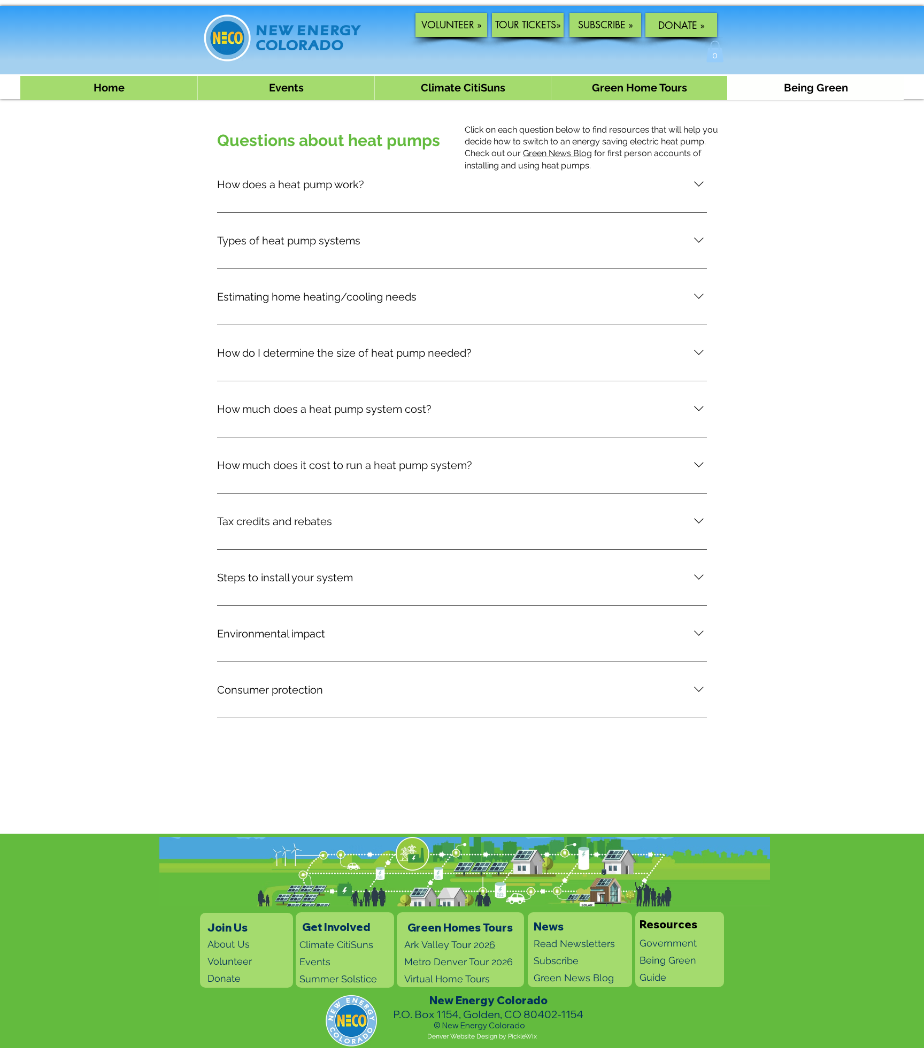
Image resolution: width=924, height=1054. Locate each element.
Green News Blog (557, 153)
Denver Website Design (462, 1036)
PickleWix (522, 1036)
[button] (715, 52)
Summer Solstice (338, 978)
